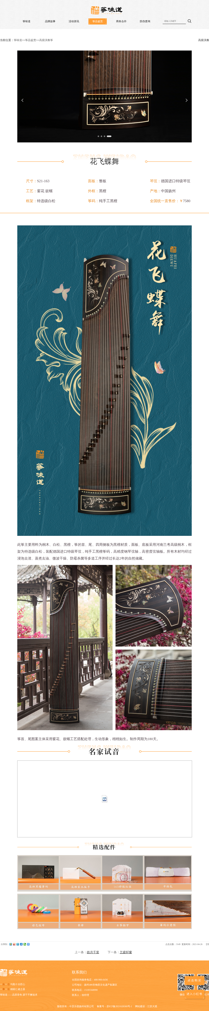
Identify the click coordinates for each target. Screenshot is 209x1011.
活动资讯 (74, 21)
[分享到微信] (25, 944)
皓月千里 (93, 952)
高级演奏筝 (46, 40)
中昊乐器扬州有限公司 (81, 1006)
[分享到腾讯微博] (18, 944)
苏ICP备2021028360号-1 (119, 1006)
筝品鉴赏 (97, 21)
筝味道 (26, 21)
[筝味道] (107, 10)
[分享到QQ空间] (10, 944)
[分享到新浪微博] (14, 944)
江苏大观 (152, 1006)
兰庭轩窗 (126, 952)
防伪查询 (145, 21)
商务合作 (121, 21)
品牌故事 (50, 21)
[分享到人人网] (21, 944)
